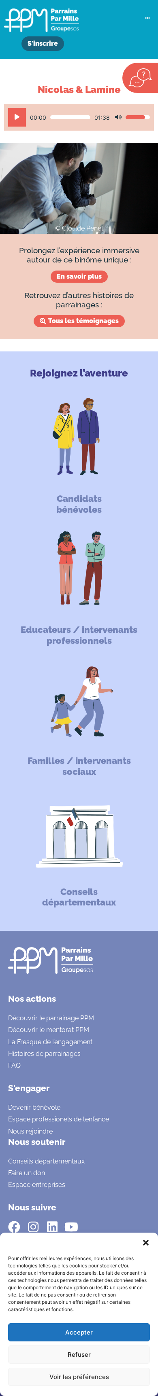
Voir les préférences (79, 1377)
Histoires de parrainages (44, 1054)
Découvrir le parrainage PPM (51, 1018)
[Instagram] (33, 1227)
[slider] (70, 117)
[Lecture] (17, 117)
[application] (79, 117)
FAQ (14, 1065)
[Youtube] (71, 1227)
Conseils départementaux (46, 1161)
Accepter (79, 1332)
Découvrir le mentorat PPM (48, 1030)
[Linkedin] (52, 1227)
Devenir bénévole (34, 1107)
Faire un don (26, 1173)
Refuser (79, 1354)
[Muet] (118, 117)
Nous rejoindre (30, 1131)
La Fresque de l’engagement (50, 1042)
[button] (146, 1243)
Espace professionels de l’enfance (58, 1119)
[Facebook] (14, 1227)
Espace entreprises (36, 1185)
